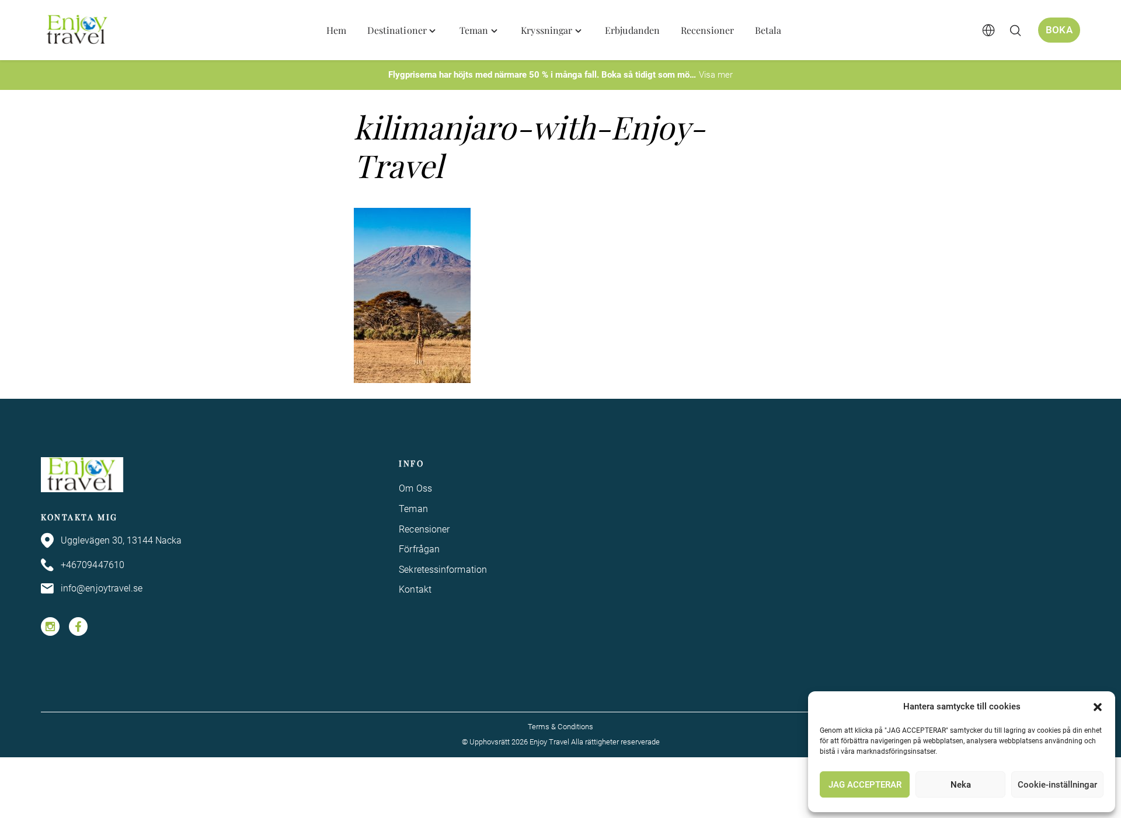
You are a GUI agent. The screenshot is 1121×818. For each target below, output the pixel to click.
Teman (413, 508)
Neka (961, 784)
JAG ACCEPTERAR (864, 784)
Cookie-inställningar (1057, 784)
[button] (1097, 707)
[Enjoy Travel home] (78, 30)
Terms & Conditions (560, 726)
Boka (1059, 30)
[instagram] (50, 626)
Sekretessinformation (443, 569)
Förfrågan (419, 549)
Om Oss (415, 488)
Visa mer (716, 74)
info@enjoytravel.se (102, 588)
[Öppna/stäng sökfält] (1015, 30)
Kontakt (415, 589)
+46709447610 (92, 564)
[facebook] (78, 626)
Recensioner (424, 529)
